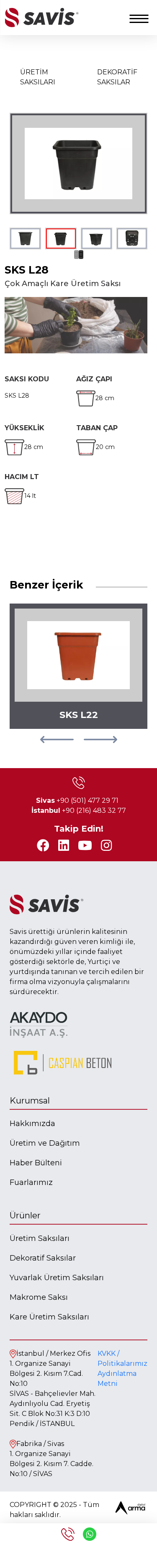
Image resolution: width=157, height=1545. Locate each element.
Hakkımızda (32, 1123)
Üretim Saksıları (39, 1238)
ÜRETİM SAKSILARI (37, 77)
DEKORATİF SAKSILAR (117, 77)
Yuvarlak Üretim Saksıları (57, 1277)
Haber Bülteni (36, 1162)
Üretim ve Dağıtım (45, 1143)
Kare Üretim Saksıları (49, 1317)
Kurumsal (30, 1101)
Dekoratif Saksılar (43, 1258)
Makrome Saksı (39, 1297)
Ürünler (25, 1215)
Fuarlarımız (31, 1182)
